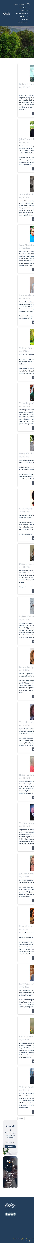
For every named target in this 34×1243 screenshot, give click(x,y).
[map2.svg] (11, 1214)
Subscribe (10, 1146)
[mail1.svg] (9, 1214)
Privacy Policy (26, 1241)
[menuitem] (16, 5)
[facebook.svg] (6, 1214)
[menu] (28, 3)
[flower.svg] (14, 1214)
